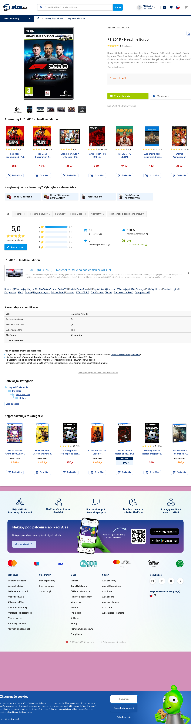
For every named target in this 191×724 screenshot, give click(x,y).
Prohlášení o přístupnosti (19, 613)
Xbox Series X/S (60, 289)
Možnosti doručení (16, 580)
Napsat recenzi (17, 247)
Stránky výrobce (128, 106)
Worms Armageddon (179, 155)
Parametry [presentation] (60, 214)
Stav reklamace (46, 586)
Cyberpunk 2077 (142, 292)
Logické (175, 289)
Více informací (12, 719)
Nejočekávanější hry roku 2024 (107, 289)
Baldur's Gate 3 (58, 292)
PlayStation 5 (45, 289)
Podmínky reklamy (16, 623)
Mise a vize (76, 602)
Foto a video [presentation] (78, 214)
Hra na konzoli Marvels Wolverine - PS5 (42, 452)
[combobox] (75, 7)
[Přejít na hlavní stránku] (15, 7)
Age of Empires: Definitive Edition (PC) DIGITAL (152, 156)
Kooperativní (10, 292)
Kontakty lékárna (79, 586)
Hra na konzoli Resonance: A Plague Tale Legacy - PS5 (180, 452)
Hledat (117, 7)
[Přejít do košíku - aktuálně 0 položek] (186, 7)
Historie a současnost (81, 597)
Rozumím (124, 699)
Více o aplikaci (22, 544)
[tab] (8, 214)
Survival (167, 289)
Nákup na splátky (15, 602)
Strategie (140, 289)
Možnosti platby (15, 586)
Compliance (76, 634)
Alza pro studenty (110, 602)
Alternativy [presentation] (97, 214)
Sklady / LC (76, 623)
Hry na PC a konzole (76, 18)
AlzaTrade (107, 607)
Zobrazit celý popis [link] (115, 67)
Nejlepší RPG (129, 289)
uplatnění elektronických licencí (125, 354)
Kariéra (74, 607)
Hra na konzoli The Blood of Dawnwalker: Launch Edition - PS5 (97, 452)
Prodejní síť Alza (15, 597)
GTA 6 (20, 292)
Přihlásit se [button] (147, 9)
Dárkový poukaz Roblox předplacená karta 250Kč (70, 452)
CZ (155, 595)
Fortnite (28, 292)
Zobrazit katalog (10, 18)
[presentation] (8, 214)
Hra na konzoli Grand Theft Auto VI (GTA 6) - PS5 (14, 452)
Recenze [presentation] (19, 214)
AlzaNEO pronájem (111, 586)
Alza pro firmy (109, 580)
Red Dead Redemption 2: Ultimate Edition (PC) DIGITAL (42, 156)
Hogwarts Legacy (41, 292)
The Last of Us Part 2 (123, 292)
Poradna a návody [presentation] (40, 214)
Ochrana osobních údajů (114, 642)
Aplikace (75, 618)
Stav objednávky (47, 580)
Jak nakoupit (45, 591)
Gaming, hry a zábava (54, 18)
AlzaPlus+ (107, 591)
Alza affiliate (108, 597)
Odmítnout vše (124, 717)
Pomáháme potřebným (82, 629)
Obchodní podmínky (17, 607)
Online (22, 398)
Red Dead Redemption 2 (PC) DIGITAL (15, 156)
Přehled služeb (14, 618)
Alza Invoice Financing (113, 613)
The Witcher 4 (97, 292)
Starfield (70, 292)
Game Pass (82, 289)
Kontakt (74, 580)
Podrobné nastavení (124, 708)
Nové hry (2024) (11, 289)
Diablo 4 (108, 292)
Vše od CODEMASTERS (118, 27)
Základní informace (80, 591)
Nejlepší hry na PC (29, 289)
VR (90, 289)
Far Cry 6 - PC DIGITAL (124, 155)
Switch (72, 289)
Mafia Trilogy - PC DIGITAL (97, 155)
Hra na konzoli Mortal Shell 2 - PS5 (124, 452)
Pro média (76, 613)
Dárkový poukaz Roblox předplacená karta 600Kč (152, 452)
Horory (158, 289)
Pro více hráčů (23, 394)
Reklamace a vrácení (17, 591)
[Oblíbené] (171, 7)
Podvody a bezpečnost (18, 629)
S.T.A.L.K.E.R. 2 (82, 292)
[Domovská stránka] (38, 18)
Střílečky (150, 289)
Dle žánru (16, 391)
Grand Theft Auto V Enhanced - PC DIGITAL (70, 156)
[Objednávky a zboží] (164, 7)
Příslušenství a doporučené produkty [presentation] (126, 214)
